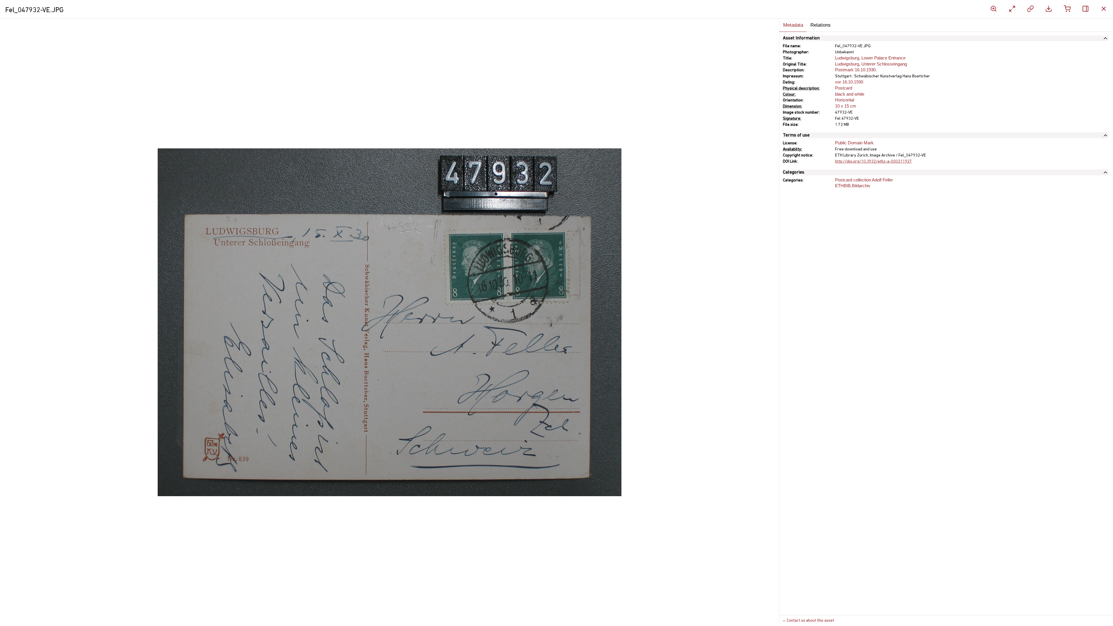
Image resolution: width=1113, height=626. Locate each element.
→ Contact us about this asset (808, 620)
